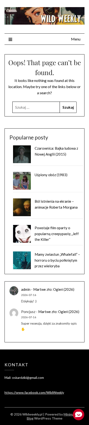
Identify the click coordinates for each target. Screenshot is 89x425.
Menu (75, 39)
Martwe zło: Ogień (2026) (53, 289)
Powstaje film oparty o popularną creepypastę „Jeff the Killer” (57, 234)
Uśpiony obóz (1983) (51, 175)
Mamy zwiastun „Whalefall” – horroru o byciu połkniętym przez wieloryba (57, 260)
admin (25, 289)
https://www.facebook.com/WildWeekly (34, 392)
